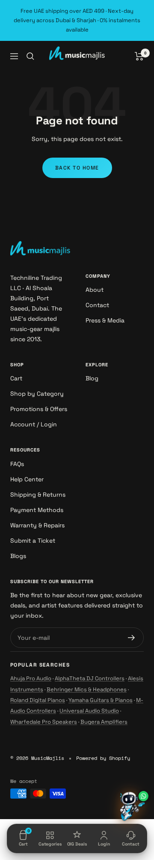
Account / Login (33, 424)
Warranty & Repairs (37, 525)
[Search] (30, 56)
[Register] (131, 638)
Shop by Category (37, 393)
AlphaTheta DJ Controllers (89, 678)
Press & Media (105, 320)
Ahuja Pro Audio (30, 678)
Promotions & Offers (38, 409)
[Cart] (139, 56)
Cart (16, 378)
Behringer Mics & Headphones (87, 689)
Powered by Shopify (103, 758)
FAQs (17, 464)
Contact (97, 305)
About (95, 289)
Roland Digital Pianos (37, 700)
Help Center (27, 479)
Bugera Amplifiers (103, 721)
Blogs (18, 556)
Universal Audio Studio (89, 710)
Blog (92, 378)
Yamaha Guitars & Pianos (100, 700)
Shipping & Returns (37, 494)
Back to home (77, 167)
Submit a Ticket (32, 540)
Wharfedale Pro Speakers (43, 721)
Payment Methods (36, 510)
